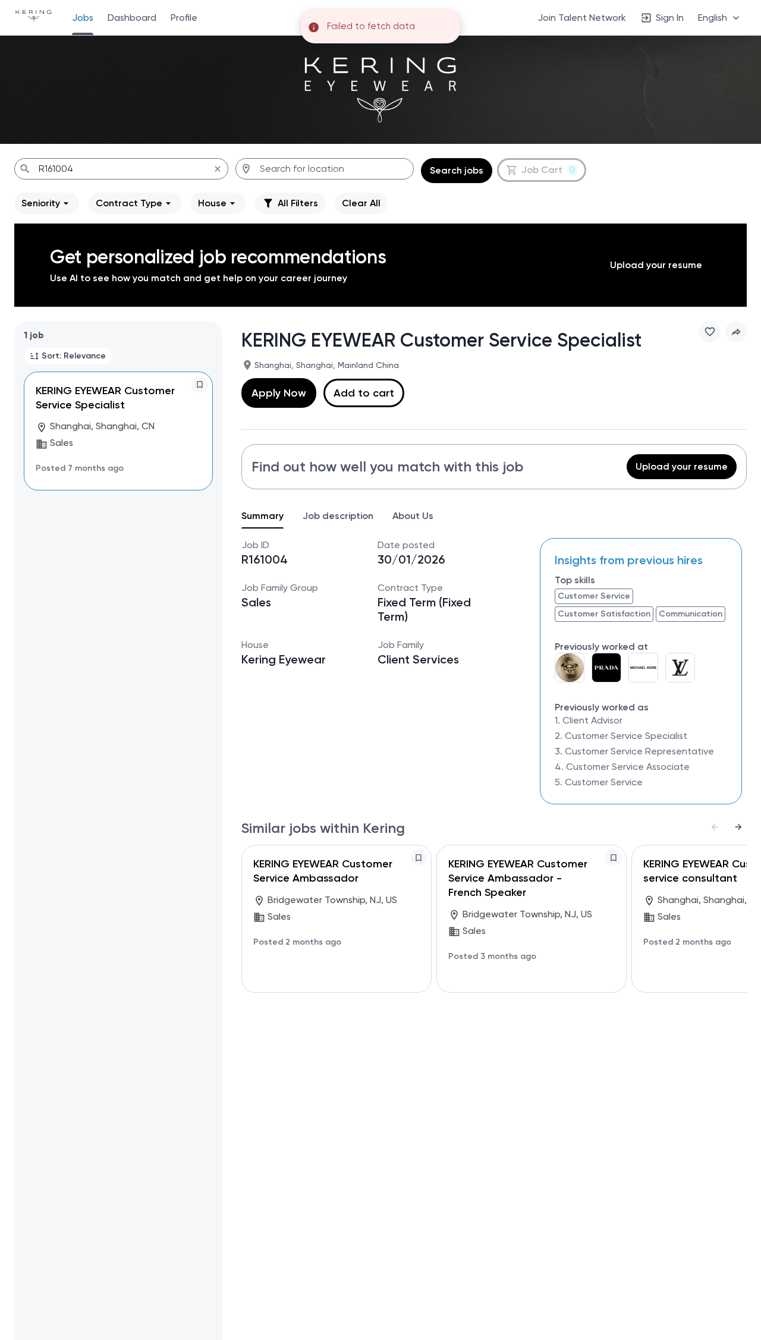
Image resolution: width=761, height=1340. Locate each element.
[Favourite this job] (710, 331)
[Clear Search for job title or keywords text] (217, 169)
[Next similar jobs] (738, 827)
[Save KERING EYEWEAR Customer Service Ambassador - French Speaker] (613, 858)
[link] (33, 17)
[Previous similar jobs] (714, 827)
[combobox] (121, 169)
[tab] (267, 516)
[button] (720, 17)
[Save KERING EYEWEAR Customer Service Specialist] (199, 384)
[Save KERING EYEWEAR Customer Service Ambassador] (418, 858)
